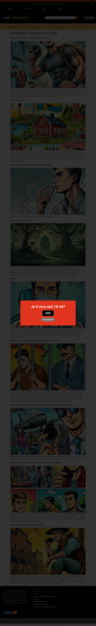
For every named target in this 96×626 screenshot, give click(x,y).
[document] (48, 313)
